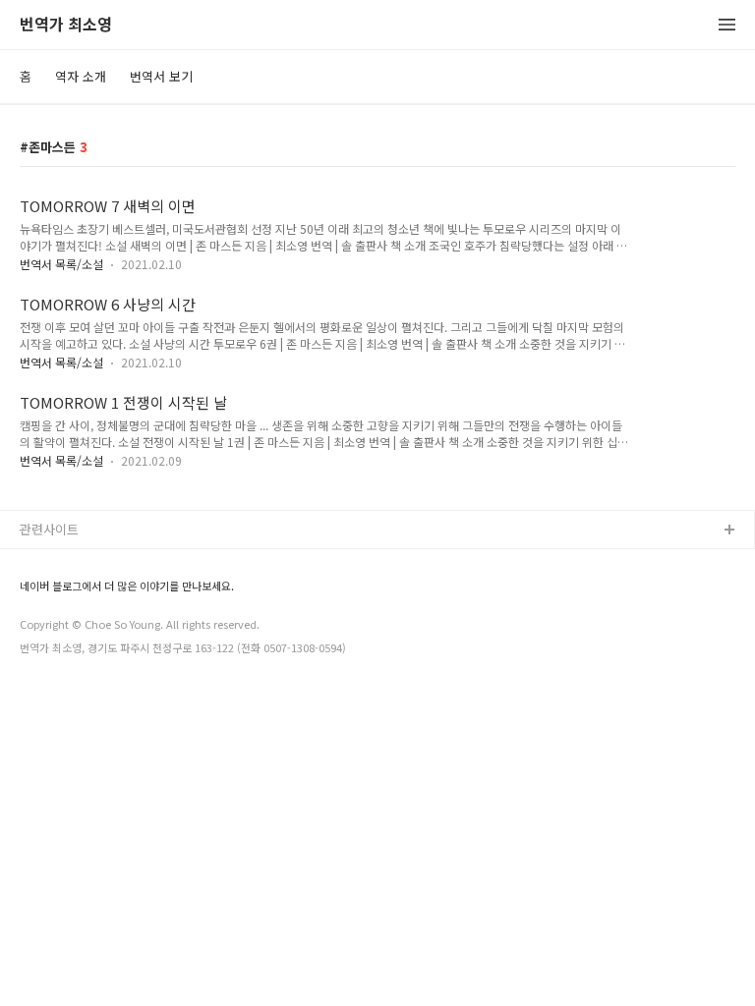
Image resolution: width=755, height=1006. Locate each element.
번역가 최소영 (66, 25)
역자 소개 (80, 76)
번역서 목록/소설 (61, 263)
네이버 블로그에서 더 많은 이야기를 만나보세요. (127, 586)
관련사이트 (49, 529)
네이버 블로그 (58, 562)
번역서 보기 (161, 76)
